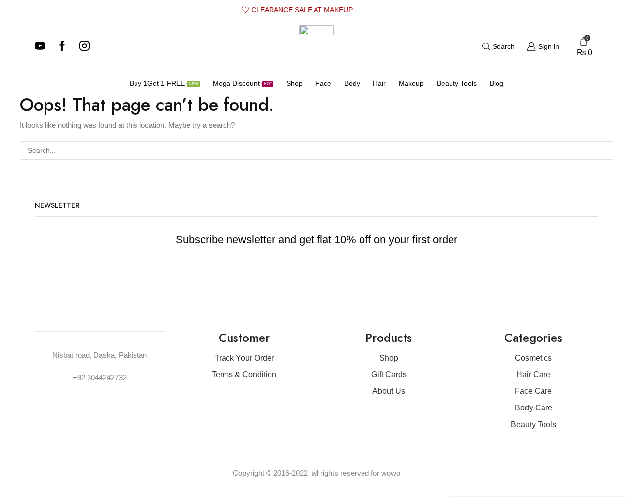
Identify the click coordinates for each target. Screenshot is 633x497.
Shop (294, 83)
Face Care (533, 391)
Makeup (411, 83)
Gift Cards (389, 374)
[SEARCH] (604, 150)
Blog (496, 83)
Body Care (533, 408)
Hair (379, 83)
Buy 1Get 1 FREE (164, 83)
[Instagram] (84, 46)
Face (323, 83)
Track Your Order (244, 358)
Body (352, 83)
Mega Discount (242, 83)
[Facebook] (62, 46)
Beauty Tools (457, 83)
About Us (388, 391)
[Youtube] (40, 46)
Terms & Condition (244, 374)
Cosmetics (533, 358)
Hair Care (533, 374)
